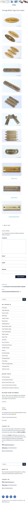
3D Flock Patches (6, 377)
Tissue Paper (5, 355)
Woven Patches (5, 342)
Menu (14, 4)
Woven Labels (5, 313)
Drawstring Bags (6, 353)
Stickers (4, 350)
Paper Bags (4, 361)
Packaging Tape (5, 366)
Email (3, 262)
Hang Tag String (5, 310)
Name (4, 256)
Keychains (4, 339)
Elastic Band (4, 321)
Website (4, 269)
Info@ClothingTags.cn (9, 444)
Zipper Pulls (4, 337)
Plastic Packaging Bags (7, 363)
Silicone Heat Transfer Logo (8, 382)
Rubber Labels (5, 334)
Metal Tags (7, 225)
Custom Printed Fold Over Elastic (9, 385)
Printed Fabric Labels (6, 326)
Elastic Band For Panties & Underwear (10, 387)
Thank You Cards (5, 369)
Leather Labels (5, 318)
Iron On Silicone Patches (7, 379)
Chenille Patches (5, 347)
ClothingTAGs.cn (20, 500)
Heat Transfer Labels (6, 329)
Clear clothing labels (6, 331)
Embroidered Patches (7, 345)
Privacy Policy (9, 500)
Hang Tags (4, 307)
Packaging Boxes (6, 358)
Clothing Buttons (6, 323)
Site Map (4, 500)
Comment (4, 238)
